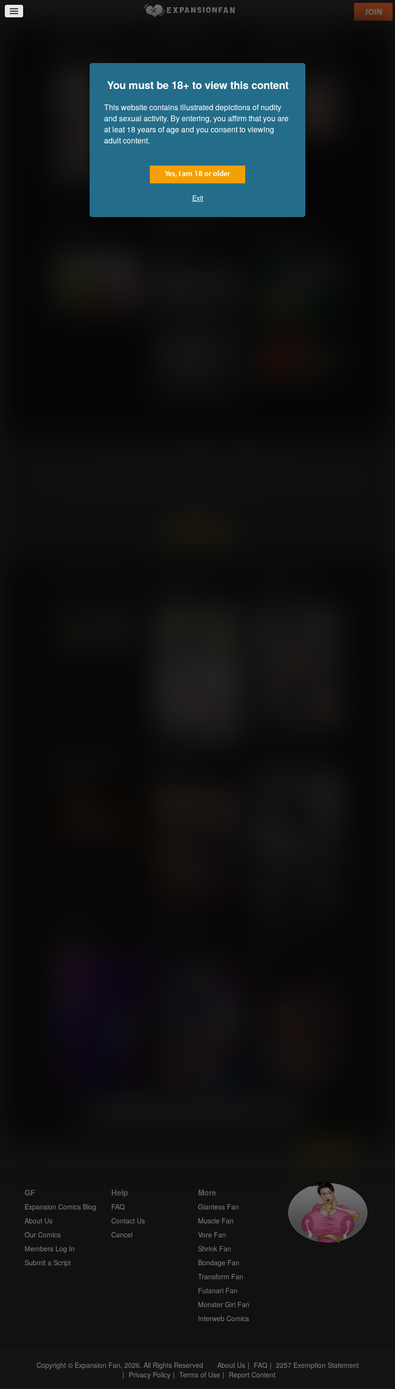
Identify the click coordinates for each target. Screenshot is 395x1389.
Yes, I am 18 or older (197, 174)
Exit (197, 198)
